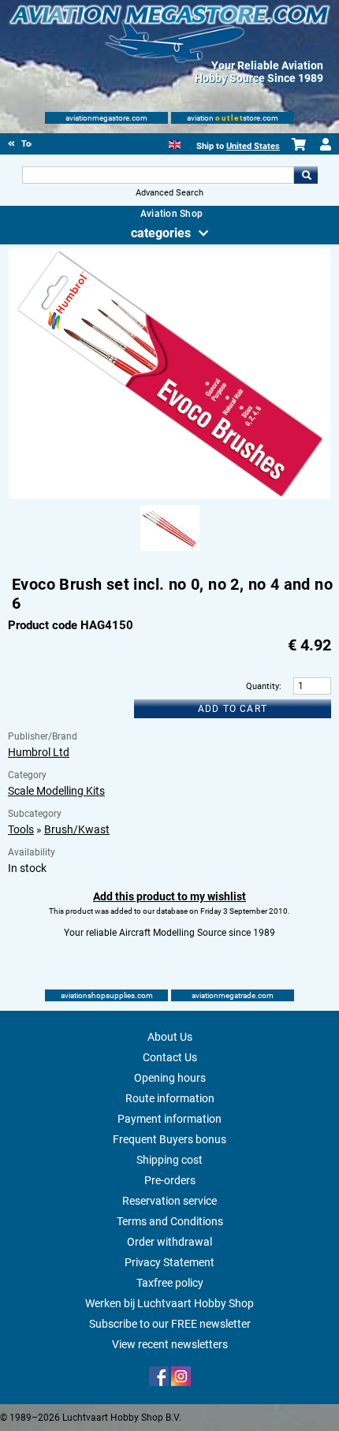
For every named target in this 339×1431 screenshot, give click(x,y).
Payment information (169, 1118)
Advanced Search (169, 193)
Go (306, 175)
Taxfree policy (169, 1282)
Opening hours (170, 1077)
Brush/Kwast (77, 829)
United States (253, 146)
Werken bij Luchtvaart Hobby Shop (169, 1303)
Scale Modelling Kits (56, 790)
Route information (169, 1098)
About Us (169, 1036)
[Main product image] (170, 495)
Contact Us (170, 1057)
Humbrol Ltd (38, 752)
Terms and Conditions (170, 1221)
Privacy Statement (169, 1262)
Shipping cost (169, 1159)
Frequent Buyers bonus (169, 1139)
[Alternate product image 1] (169, 551)
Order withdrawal (169, 1241)
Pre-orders (170, 1180)
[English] (175, 143)
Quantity (262, 686)
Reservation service (169, 1200)
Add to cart (232, 708)
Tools (21, 829)
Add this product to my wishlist (169, 896)
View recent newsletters (170, 1344)
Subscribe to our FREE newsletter (170, 1323)
